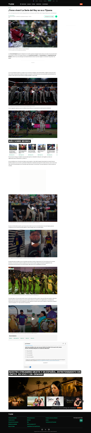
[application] (32, 91)
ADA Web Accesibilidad (12, 424)
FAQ (28, 422)
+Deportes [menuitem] (38, 4)
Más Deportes (16, 338)
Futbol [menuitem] (33, 4)
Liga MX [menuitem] (29, 4)
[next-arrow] (57, 150)
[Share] (56, 16)
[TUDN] (11, 4)
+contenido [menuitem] (45, 4)
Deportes (22, 338)
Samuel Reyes (12, 15)
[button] (33, 91)
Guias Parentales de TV (31, 424)
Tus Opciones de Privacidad (51, 422)
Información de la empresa (13, 422)
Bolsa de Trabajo (11, 426)
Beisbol (9, 7)
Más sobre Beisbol (19, 141)
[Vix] (81, 4)
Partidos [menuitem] (24, 4)
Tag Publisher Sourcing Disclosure (33, 426)
